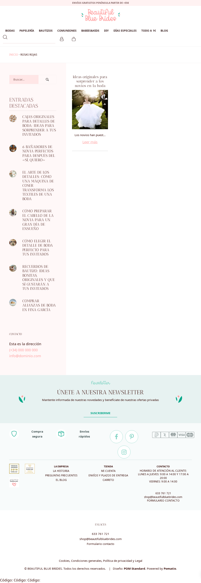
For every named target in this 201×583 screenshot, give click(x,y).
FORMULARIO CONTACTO (163, 500)
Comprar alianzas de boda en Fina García (39, 305)
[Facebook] (116, 436)
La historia (61, 471)
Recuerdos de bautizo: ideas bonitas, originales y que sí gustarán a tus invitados (38, 277)
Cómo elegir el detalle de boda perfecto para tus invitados (37, 248)
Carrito (108, 480)
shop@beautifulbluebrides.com (163, 497)
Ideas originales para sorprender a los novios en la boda (90, 81)
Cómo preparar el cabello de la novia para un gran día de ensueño (38, 220)
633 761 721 (163, 493)
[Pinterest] (131, 436)
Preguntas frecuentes (61, 475)
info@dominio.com (25, 355)
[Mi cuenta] (61, 38)
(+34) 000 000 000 (23, 349)
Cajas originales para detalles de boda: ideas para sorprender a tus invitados (39, 125)
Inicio (13, 54)
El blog (61, 480)
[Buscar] (47, 79)
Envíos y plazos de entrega (108, 475)
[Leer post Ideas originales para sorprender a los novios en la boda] (90, 109)
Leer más (90, 142)
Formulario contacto (100, 544)
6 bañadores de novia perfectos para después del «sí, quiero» (38, 153)
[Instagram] (124, 452)
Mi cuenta (108, 471)
